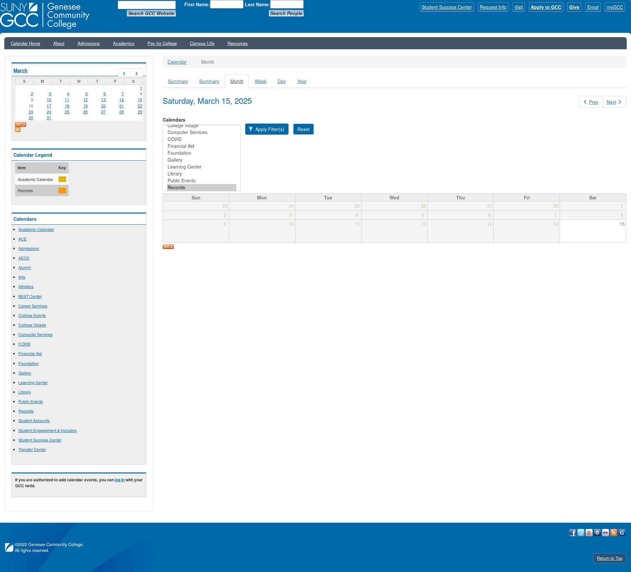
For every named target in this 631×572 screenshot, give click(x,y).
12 (85, 99)
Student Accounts (34, 420)
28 (121, 111)
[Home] (47, 16)
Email (593, 7)
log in (120, 480)
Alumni (24, 267)
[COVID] (201, 139)
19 (85, 105)
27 (103, 111)
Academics (123, 43)
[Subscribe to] (79, 129)
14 (121, 99)
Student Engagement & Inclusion (47, 430)
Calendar (177, 61)
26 (85, 111)
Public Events (30, 401)
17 (49, 105)
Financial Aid (30, 353)
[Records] (201, 187)
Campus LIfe (202, 43)
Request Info (493, 7)
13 (103, 99)
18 (67, 105)
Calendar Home (25, 43)
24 (49, 111)
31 (49, 117)
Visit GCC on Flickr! (605, 532)
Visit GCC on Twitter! (580, 532)
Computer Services (35, 334)
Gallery (24, 373)
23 (31, 111)
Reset (303, 129)
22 (140, 105)
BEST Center (30, 296)
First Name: (197, 4)
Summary (178, 81)
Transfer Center (32, 449)
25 (67, 111)
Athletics (26, 286)
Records (26, 411)
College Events (32, 315)
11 (67, 99)
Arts (21, 277)
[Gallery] (201, 159)
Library (24, 392)
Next (611, 102)
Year (302, 81)
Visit (518, 7)
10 (49, 99)
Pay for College (162, 43)
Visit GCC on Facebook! (572, 532)
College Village (32, 325)
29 (140, 111)
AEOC (24, 258)
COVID (24, 344)
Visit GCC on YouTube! (589, 532)
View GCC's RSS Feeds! (613, 532)
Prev (593, 102)
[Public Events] (201, 180)
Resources (237, 43)
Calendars (174, 119)
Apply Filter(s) (269, 129)
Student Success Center (447, 7)
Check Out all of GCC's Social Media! (622, 532)
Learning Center (33, 382)
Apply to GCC (546, 7)
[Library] (201, 173)
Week (261, 81)
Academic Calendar (36, 229)
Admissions (89, 43)
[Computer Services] (201, 132)
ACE (22, 238)
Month (239, 83)
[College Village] (201, 125)
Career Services (32, 306)
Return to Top (609, 558)
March (20, 70)
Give (574, 7)
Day (282, 81)
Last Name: (257, 4)
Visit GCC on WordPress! (597, 532)
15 (140, 99)
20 (103, 105)
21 (121, 105)
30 (31, 117)
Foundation (28, 363)
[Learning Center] (201, 166)
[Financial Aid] (201, 146)
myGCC (615, 7)
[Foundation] (201, 152)
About (58, 43)
